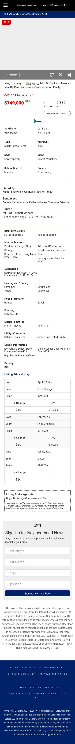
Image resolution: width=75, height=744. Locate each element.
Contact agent (11, 75)
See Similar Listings (57, 113)
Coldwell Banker (22, 668)
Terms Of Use (25, 687)
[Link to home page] (27, 5)
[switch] (51, 75)
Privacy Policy (49, 687)
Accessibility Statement (26, 694)
